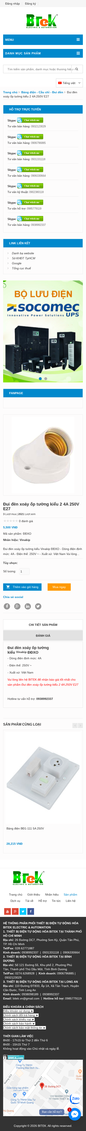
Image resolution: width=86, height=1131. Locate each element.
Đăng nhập (12, 3)
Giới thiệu (33, 894)
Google (17, 263)
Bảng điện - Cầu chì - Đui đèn (42, 92)
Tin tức (56, 900)
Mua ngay (59, 587)
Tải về (29, 900)
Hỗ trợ (42, 900)
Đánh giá (43, 635)
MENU (9, 39)
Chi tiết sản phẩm (43, 624)
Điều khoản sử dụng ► (18, 1011)
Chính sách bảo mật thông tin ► (24, 1027)
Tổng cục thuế (21, 268)
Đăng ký (30, 3)
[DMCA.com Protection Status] (13, 1057)
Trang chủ (10, 92)
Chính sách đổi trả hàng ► (21, 1015)
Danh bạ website (23, 253)
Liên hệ (71, 900)
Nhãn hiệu (52, 894)
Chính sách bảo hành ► (19, 1023)
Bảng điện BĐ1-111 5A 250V (25, 828)
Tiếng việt (69, 83)
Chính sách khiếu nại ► (19, 1019)
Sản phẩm (70, 894)
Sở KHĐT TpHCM (23, 258)
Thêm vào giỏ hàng (25, 587)
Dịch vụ (15, 900)
